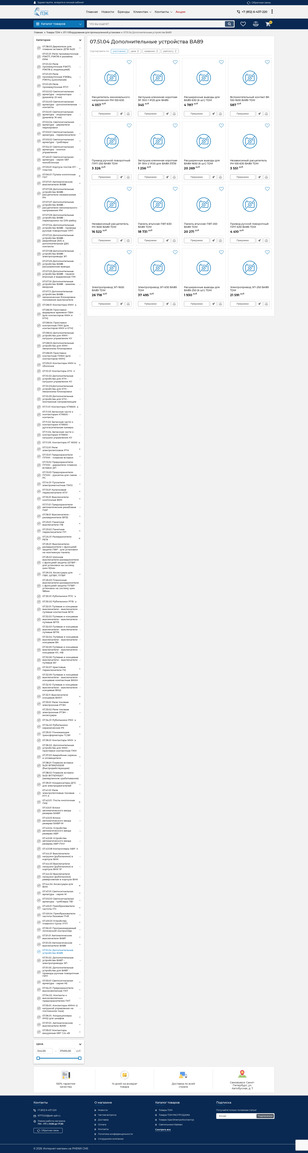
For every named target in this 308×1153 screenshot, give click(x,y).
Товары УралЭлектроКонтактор (176, 1119)
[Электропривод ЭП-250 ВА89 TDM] (250, 268)
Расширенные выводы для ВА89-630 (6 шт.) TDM (202, 100)
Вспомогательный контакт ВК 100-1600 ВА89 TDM (249, 100)
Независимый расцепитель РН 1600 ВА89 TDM (110, 227)
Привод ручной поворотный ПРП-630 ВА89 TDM (249, 227)
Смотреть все (163, 1129)
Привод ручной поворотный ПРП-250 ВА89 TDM (111, 163)
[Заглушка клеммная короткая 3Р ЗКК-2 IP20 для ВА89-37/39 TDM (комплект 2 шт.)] (158, 141)
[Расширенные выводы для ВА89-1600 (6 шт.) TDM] (204, 141)
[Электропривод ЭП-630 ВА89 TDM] (158, 268)
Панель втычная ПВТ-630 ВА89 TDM (154, 227)
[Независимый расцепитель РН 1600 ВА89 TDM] (112, 204)
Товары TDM (165, 1110)
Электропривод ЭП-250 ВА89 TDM (249, 290)
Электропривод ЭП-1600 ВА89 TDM (108, 290)
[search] (229, 24)
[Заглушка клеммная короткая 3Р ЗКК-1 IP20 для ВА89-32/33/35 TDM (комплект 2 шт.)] (158, 78)
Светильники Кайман (171, 1124)
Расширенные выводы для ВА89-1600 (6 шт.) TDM (202, 163)
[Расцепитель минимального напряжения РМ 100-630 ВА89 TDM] (112, 78)
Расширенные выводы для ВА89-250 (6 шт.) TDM (202, 290)
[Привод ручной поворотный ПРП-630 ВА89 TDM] (250, 204)
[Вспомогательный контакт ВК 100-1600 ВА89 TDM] (250, 78)
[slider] (38, 1058)
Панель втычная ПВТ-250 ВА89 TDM (200, 227)
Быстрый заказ (121, 113)
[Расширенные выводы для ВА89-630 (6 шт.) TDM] (204, 78)
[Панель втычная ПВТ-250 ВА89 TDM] (204, 204)
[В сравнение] (128, 113)
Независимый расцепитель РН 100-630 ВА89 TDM (248, 163)
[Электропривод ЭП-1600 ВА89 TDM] (112, 268)
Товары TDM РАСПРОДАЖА (174, 1115)
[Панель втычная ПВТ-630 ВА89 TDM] (158, 204)
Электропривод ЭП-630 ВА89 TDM (157, 290)
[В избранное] (129, 62)
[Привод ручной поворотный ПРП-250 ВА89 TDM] (112, 141)
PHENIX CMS (80, 1148)
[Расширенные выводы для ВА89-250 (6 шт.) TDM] (204, 268)
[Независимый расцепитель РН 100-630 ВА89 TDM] (250, 141)
